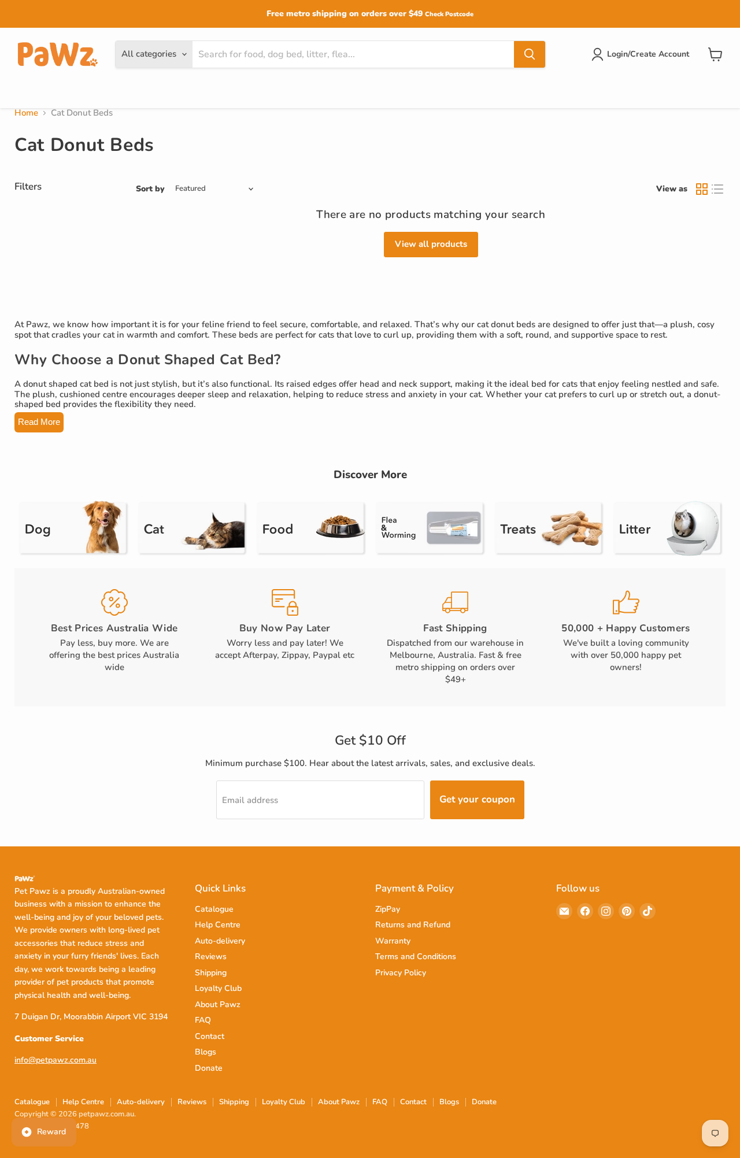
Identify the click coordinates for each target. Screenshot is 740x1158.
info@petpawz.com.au (55, 1060)
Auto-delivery (220, 940)
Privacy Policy (400, 972)
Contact (209, 1036)
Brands (109, 91)
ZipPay (387, 909)
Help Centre (217, 924)
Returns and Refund (412, 924)
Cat (64, 91)
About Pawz (217, 1004)
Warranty (392, 940)
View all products (431, 244)
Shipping (211, 972)
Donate (209, 1068)
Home (26, 113)
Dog (24, 91)
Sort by (150, 189)
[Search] (529, 54)
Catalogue (214, 909)
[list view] (718, 189)
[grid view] (702, 189)
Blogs (205, 1051)
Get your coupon (477, 799)
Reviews (211, 956)
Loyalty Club (218, 988)
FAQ (203, 1020)
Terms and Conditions (415, 956)
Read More (39, 422)
